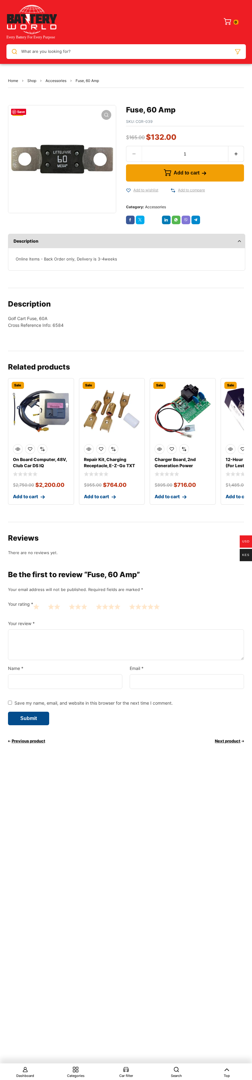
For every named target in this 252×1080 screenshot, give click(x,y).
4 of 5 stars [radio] (108, 606)
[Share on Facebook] (130, 220)
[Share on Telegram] (195, 220)
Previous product (28, 740)
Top (227, 1076)
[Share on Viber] (186, 220)
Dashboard (25, 1076)
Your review (21, 623)
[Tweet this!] (140, 220)
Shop (31, 80)
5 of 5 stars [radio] (144, 606)
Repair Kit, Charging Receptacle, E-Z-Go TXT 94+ (109, 465)
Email (137, 668)
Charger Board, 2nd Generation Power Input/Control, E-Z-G (177, 465)
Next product (227, 740)
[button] (106, 115)
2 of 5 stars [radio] (54, 606)
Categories (76, 1076)
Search (176, 1076)
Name (15, 668)
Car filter (126, 1076)
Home (13, 80)
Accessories (55, 80)
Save (21, 111)
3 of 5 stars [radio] (78, 606)
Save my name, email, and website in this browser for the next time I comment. (93, 703)
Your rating (20, 604)
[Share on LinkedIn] (166, 220)
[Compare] (173, 190)
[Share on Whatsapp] (176, 220)
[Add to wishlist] (128, 190)
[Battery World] (31, 22)
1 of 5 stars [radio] (36, 606)
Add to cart (186, 172)
